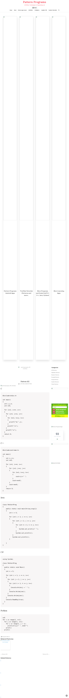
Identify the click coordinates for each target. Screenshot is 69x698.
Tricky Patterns (54, 384)
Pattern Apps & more (22, 10)
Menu (35, 7)
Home (11, 10)
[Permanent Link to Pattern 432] (25, 373)
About (15, 10)
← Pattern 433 (4, 654)
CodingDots (36, 10)
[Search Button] (59, 10)
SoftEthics (30, 10)
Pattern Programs (34, 2)
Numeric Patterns (28, 383)
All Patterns (22, 383)
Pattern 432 (25, 381)
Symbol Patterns (55, 382)
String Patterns (54, 379)
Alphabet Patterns (55, 372)
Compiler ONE (44, 10)
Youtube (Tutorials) (53, 10)
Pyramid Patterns (55, 377)
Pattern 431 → (46, 654)
